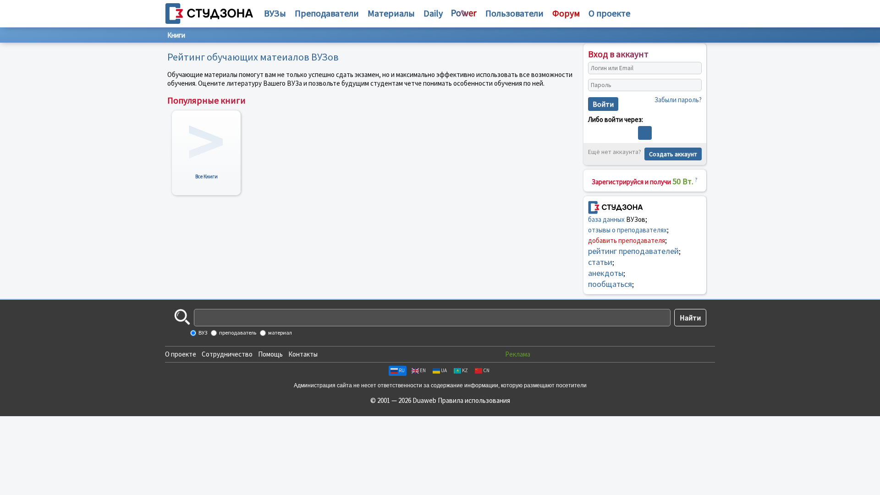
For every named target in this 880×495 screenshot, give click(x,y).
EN (423, 370)
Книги (176, 35)
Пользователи (514, 13)
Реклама (517, 354)
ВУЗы (275, 13)
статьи (600, 262)
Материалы (391, 13)
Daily (433, 13)
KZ (465, 370)
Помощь (270, 354)
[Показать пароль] (692, 85)
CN (486, 370)
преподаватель (237, 332)
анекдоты (605, 273)
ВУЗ (202, 332)
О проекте (180, 354)
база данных (606, 219)
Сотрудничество (227, 354)
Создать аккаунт (673, 154)
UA (444, 370)
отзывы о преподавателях (627, 230)
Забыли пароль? (678, 99)
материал (279, 332)
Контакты (303, 354)
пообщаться (610, 284)
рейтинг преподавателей (633, 251)
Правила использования (474, 400)
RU (402, 370)
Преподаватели (327, 13)
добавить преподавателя (626, 240)
